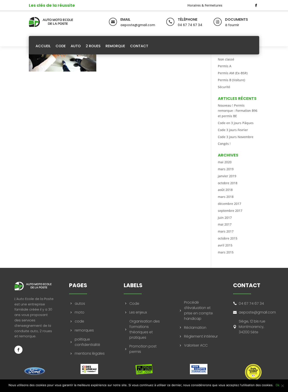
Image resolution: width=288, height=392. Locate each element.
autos (80, 303)
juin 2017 (225, 217)
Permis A (224, 66)
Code (61, 46)
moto (79, 312)
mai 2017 (225, 224)
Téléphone (187, 19)
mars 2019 (226, 169)
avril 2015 (225, 245)
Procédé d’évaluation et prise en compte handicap (198, 310)
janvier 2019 (227, 176)
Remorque (115, 46)
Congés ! (224, 143)
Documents (236, 19)
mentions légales (90, 353)
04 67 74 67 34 (251, 303)
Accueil (43, 46)
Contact (139, 46)
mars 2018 (226, 197)
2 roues (93, 46)
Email (125, 19)
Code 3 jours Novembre (235, 137)
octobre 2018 (227, 183)
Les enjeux (138, 312)
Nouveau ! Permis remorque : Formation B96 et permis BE (237, 110)
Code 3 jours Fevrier (233, 130)
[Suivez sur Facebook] (256, 5)
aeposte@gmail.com (257, 312)
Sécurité (224, 87)
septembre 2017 (230, 210)
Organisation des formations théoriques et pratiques (144, 329)
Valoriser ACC (196, 345)
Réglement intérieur (201, 336)
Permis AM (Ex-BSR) (233, 73)
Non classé (226, 59)
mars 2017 (226, 231)
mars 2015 (226, 252)
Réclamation (195, 327)
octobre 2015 (227, 238)
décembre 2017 (229, 204)
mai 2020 (225, 162)
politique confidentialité (87, 342)
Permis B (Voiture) (231, 80)
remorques (84, 330)
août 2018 (225, 190)
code (79, 321)
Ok (277, 385)
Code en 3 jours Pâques (236, 123)
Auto (76, 46)
